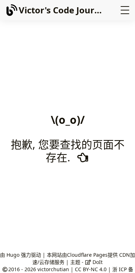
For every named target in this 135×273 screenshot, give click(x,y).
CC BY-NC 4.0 (91, 269)
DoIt (97, 262)
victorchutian (53, 269)
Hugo (12, 254)
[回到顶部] (122, 260)
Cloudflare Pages (87, 254)
